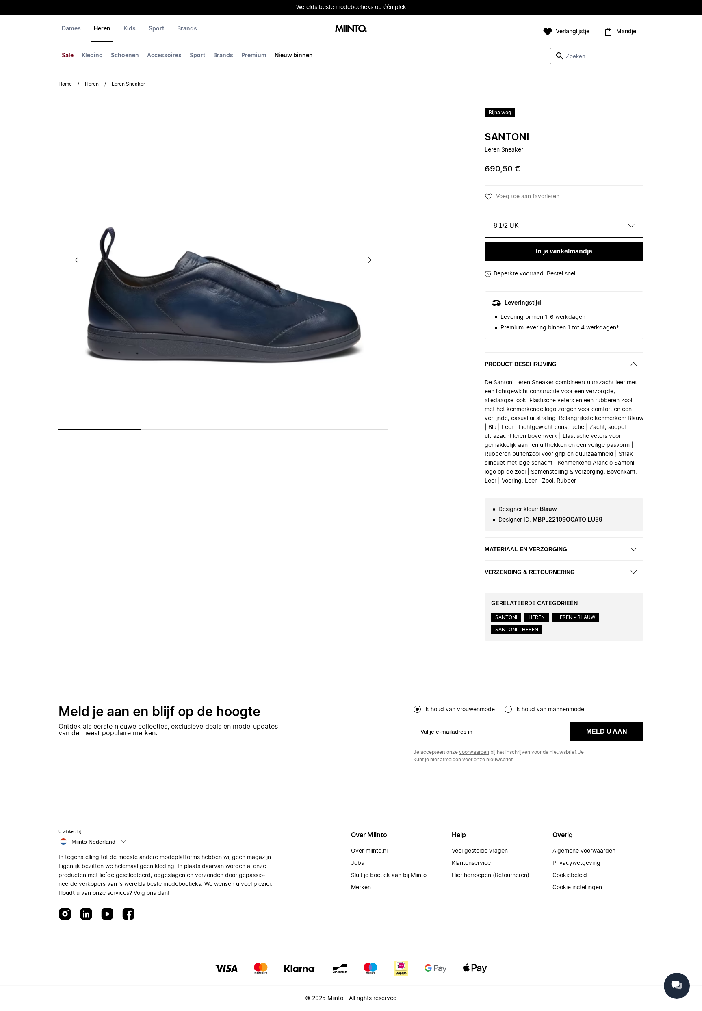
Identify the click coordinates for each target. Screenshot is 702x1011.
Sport (197, 55)
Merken (361, 887)
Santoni (507, 137)
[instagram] (65, 914)
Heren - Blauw (575, 617)
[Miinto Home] (351, 29)
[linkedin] (86, 914)
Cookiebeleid (569, 875)
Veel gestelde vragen (480, 851)
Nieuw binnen (294, 55)
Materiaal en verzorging (526, 549)
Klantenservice (471, 863)
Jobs (357, 863)
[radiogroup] (529, 708)
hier (434, 759)
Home (65, 84)
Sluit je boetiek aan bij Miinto (389, 875)
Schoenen (125, 55)
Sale (68, 55)
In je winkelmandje (564, 251)
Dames (71, 29)
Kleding (92, 55)
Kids (130, 29)
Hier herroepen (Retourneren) (490, 875)
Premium (253, 55)
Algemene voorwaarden (583, 851)
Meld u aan (606, 731)
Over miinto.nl (369, 851)
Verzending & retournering (530, 572)
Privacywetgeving (576, 863)
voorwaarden (474, 752)
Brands (223, 55)
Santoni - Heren (516, 629)
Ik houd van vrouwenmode (459, 709)
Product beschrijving (521, 364)
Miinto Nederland (93, 841)
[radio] (417, 709)
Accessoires (164, 55)
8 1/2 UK (506, 225)
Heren (102, 29)
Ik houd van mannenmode (549, 709)
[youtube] (107, 914)
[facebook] (128, 914)
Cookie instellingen (577, 887)
